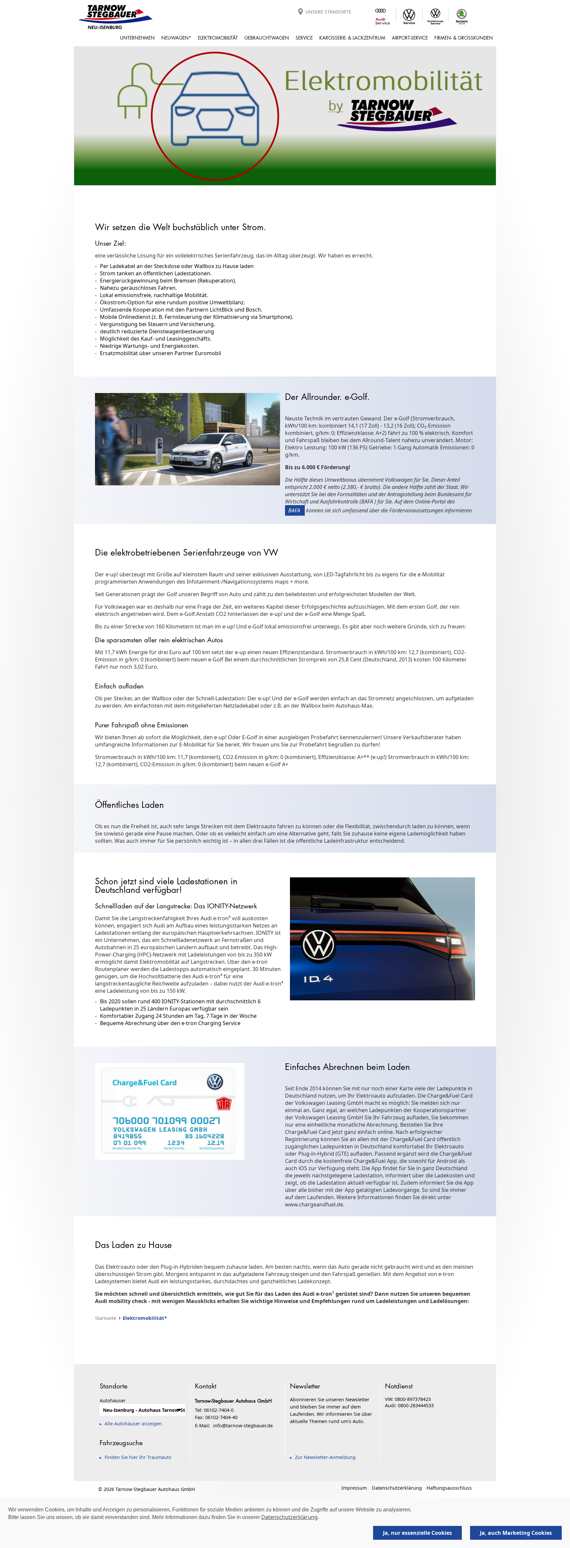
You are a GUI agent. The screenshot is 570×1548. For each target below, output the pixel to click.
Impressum (354, 1488)
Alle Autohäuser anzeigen (133, 1423)
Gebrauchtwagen (266, 38)
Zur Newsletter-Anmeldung (325, 1457)
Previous (64, 115)
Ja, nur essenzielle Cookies (417, 1532)
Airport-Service (410, 38)
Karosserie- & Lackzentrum (352, 38)
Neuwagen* (176, 38)
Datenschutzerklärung (397, 1488)
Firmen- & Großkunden (463, 38)
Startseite (105, 1318)
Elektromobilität (218, 38)
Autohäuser (113, 1400)
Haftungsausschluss (449, 1488)
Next (506, 115)
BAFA (294, 510)
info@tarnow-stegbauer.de (243, 1425)
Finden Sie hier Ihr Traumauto (138, 1457)
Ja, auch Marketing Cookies (516, 1532)
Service (304, 38)
